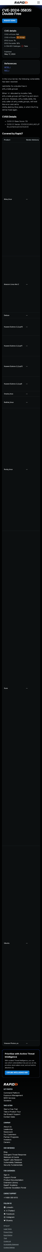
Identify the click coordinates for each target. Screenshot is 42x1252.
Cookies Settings (9, 1247)
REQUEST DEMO (9, 21)
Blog (5, 1152)
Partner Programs (11, 1137)
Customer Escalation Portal (15, 1188)
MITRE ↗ (7, 67)
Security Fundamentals (13, 1165)
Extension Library (11, 1182)
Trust (5, 1238)
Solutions (7, 1100)
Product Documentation (13, 1180)
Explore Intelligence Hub (17, 1073)
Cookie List (7, 1241)
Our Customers (10, 1134)
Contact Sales (9, 1117)
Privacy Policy (8, 1232)
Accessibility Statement (11, 1244)
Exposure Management (13, 1095)
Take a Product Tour (12, 1112)
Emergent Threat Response (15, 1155)
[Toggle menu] (38, 2)
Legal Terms (8, 1229)
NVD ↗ (6, 70)
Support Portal (10, 1177)
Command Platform (12, 1093)
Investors (7, 1140)
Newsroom (8, 1132)
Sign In (6, 1175)
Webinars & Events (11, 1157)
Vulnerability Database (13, 1162)
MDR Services (9, 1098)
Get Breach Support (12, 1114)
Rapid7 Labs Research (13, 1160)
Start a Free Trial (11, 1109)
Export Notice (8, 1235)
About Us (8, 1127)
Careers (7, 1142)
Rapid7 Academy (10, 1185)
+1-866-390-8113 (11, 1198)
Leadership (8, 1129)
